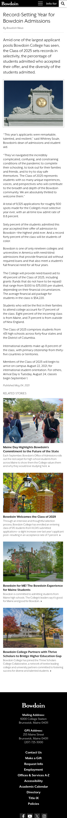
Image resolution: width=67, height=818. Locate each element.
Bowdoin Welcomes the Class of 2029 (29, 516)
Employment (33, 769)
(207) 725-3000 (33, 742)
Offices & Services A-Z (33, 775)
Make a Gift (33, 758)
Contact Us (33, 752)
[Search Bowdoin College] (63, 3)
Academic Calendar (33, 786)
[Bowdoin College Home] (10, 3)
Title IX (34, 798)
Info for (51, 3)
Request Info (33, 764)
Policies (33, 803)
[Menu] (40, 3)
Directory (34, 792)
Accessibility (33, 781)
